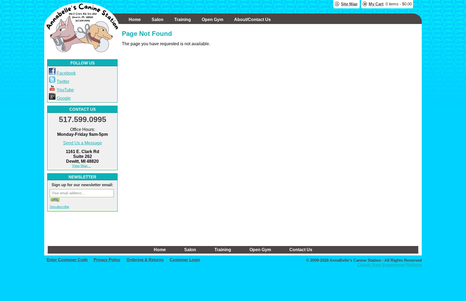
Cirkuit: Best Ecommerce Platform (389, 264)
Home (135, 19)
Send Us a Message (82, 143)
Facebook (66, 73)
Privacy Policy (107, 259)
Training (182, 19)
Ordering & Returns (145, 259)
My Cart (376, 4)
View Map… (81, 166)
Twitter (63, 81)
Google (64, 98)
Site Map (349, 4)
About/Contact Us (252, 19)
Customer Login (185, 259)
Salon (157, 19)
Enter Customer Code (67, 259)
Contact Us (300, 249)
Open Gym (212, 19)
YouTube (65, 90)
